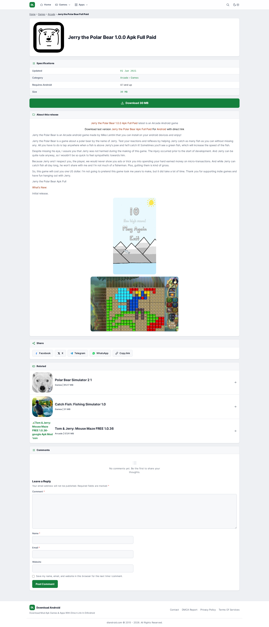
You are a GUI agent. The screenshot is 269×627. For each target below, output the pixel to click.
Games (63, 4)
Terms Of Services (229, 609)
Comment (38, 491)
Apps (82, 4)
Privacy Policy (208, 609)
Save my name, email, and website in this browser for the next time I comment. (79, 576)
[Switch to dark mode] (236, 4)
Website (36, 561)
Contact (174, 609)
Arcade (51, 14)
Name (36, 533)
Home (47, 4)
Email (36, 547)
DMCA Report (189, 609)
